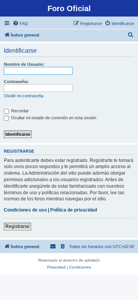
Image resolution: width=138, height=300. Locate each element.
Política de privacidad (73, 210)
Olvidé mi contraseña (23, 95)
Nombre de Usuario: (24, 64)
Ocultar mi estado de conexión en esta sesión (53, 117)
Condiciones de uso (25, 210)
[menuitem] (20, 23)
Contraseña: (16, 81)
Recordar (19, 110)
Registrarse (17, 226)
